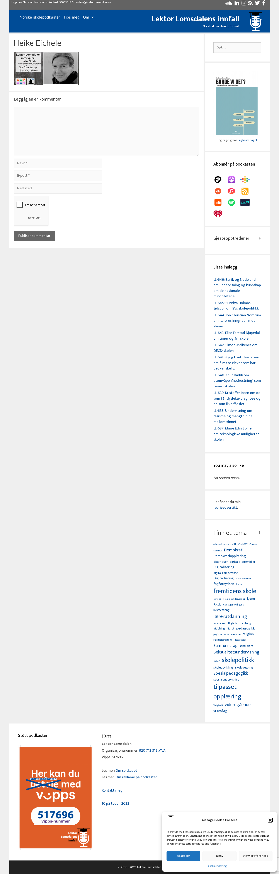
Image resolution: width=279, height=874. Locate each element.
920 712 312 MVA (152, 750)
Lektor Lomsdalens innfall (195, 19)
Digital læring (223, 578)
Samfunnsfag (225, 646)
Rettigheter (240, 640)
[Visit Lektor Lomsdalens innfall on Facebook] (263, 4)
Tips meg (71, 17)
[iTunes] (233, 191)
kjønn (251, 598)
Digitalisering (224, 567)
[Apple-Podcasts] (233, 179)
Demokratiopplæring (229, 556)
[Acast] (220, 179)
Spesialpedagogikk (230, 673)
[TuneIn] (247, 202)
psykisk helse (221, 634)
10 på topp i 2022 (115, 803)
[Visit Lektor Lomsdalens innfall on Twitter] (257, 4)
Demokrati (233, 550)
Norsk (230, 628)
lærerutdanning (230, 616)
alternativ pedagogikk (224, 544)
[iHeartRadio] (220, 213)
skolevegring (244, 667)
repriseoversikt (225, 508)
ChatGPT (242, 544)
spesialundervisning (226, 679)
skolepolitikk (238, 660)
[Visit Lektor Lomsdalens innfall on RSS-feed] (250, 4)
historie (217, 599)
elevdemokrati (243, 579)
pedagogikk (245, 628)
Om (86, 17)
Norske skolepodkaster (40, 17)
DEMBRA (217, 551)
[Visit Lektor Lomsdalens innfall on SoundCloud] (228, 4)
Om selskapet (126, 771)
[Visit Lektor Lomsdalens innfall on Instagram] (244, 4)
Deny (219, 856)
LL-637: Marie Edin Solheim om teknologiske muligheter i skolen (236, 434)
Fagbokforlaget (247, 140)
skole (216, 661)
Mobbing (219, 628)
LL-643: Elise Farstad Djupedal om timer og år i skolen (236, 336)
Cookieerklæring (217, 866)
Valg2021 (218, 705)
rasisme (236, 634)
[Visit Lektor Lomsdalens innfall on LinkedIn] (237, 4)
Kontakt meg (112, 790)
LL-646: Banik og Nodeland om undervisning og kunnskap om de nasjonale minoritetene (237, 288)
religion (248, 634)
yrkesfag (220, 711)
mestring (246, 623)
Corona (253, 544)
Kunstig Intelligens (233, 605)
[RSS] (247, 191)
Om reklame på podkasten (137, 777)
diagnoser (220, 561)
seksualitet (246, 646)
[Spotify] (233, 202)
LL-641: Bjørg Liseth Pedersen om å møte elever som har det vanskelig (236, 362)
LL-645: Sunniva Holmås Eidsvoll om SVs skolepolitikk (236, 306)
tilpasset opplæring (227, 691)
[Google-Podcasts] (247, 179)
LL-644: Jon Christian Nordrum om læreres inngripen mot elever (237, 320)
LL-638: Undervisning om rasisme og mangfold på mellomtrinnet (232, 416)
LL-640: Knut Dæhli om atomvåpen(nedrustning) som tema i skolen (237, 380)
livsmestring (221, 610)
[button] (270, 820)
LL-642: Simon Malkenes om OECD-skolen (235, 348)
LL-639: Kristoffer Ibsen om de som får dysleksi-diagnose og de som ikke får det (236, 398)
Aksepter (183, 856)
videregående (238, 704)
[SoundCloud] (220, 202)
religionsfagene (223, 640)
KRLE (217, 604)
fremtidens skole (234, 591)
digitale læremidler (242, 561)
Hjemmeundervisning (234, 599)
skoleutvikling (223, 667)
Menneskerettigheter (226, 623)
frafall (239, 584)
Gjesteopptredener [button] (231, 238)
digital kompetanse (225, 573)
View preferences (255, 856)
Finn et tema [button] (230, 533)
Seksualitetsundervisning (236, 652)
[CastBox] (220, 191)
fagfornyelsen (223, 584)
